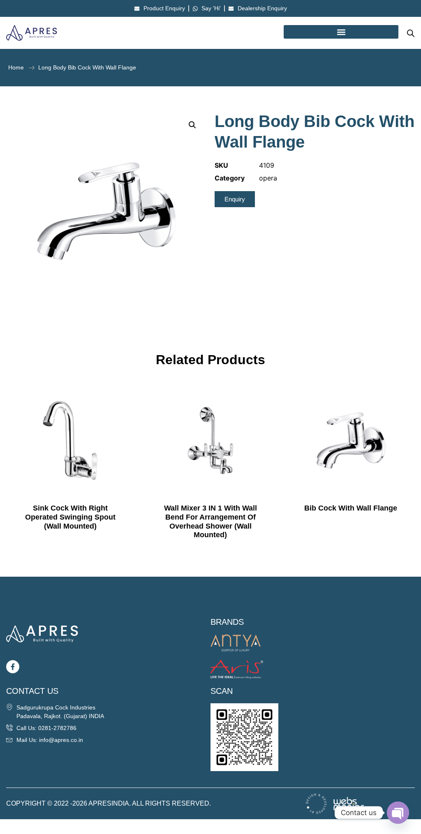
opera (268, 178)
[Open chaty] (398, 813)
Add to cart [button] (70, 542)
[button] (341, 32)
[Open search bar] (411, 33)
